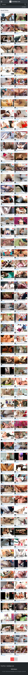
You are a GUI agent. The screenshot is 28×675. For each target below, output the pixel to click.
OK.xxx (15, 76)
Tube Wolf (3, 23)
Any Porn (16, 237)
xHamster (16, 33)
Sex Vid (2, 98)
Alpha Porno (17, 44)
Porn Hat (16, 87)
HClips (2, 344)
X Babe (15, 387)
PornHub (3, 108)
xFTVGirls (24, 7)
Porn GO (16, 130)
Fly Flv (2, 269)
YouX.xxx (3, 76)
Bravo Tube (16, 430)
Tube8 (15, 344)
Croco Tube (16, 312)
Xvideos (16, 23)
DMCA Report (14, 669)
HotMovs (16, 280)
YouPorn (2, 226)
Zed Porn (16, 505)
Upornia (2, 140)
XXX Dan (2, 205)
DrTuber (2, 408)
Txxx (2, 55)
